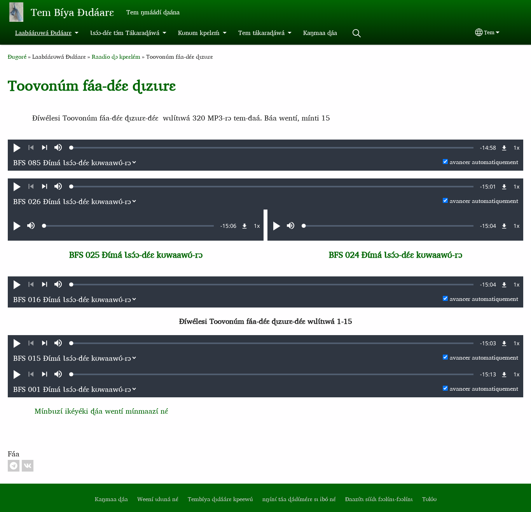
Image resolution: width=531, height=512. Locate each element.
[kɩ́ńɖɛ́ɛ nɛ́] (31, 148)
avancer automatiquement (484, 162)
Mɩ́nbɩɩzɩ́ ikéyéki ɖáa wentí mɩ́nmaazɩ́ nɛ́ (101, 411)
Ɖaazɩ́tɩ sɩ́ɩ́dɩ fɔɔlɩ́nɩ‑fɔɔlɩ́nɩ (379, 499)
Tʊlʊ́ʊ (429, 499)
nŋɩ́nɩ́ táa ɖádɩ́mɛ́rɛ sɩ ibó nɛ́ (299, 499)
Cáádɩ (356, 33)
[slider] (272, 148)
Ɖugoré (17, 56)
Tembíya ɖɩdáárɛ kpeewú (220, 499)
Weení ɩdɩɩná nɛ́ (157, 499)
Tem (489, 32)
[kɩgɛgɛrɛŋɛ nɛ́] (44, 148)
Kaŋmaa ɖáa (320, 33)
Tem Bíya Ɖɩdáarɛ (72, 12)
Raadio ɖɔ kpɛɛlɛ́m (116, 56)
